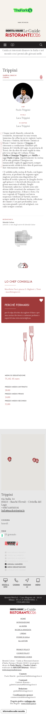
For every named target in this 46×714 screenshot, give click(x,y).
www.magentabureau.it (11, 670)
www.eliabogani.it (28, 704)
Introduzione (23, 622)
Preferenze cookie (23, 657)
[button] (5, 45)
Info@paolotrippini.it (13, 510)
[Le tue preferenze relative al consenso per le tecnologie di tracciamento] (2, 535)
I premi (23, 633)
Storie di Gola (23, 637)
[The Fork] (23, 10)
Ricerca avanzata (23, 630)
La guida (23, 626)
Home (23, 619)
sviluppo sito (30, 701)
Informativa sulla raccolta (14, 711)
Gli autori (23, 641)
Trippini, (29, 143)
